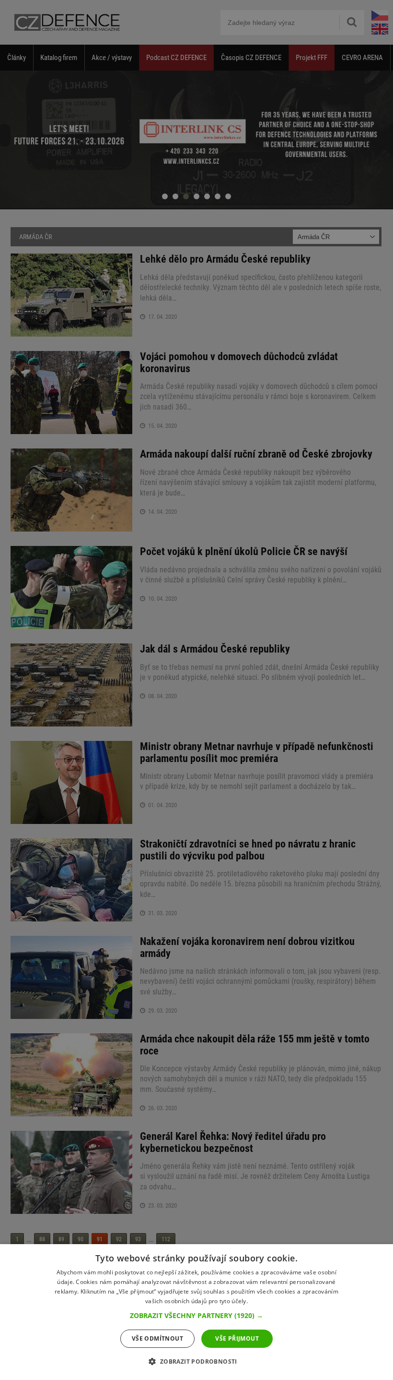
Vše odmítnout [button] (157, 1338)
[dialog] (196, 1312)
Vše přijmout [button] (237, 1338)
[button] (196, 1315)
